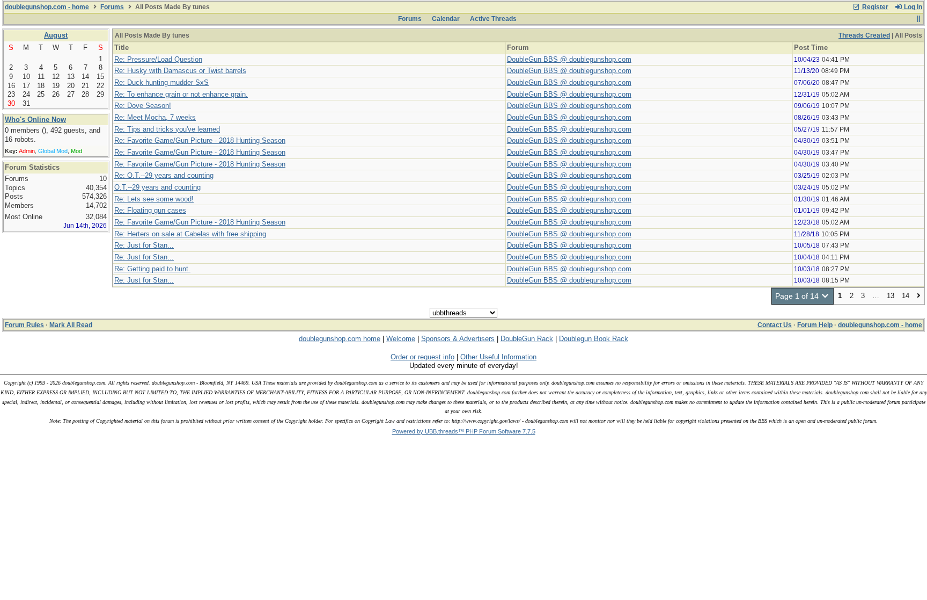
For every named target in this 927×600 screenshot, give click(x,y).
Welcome (400, 339)
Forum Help (815, 325)
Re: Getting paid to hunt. (152, 269)
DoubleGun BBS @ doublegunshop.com (569, 59)
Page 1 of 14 (798, 296)
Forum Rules (24, 325)
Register (874, 7)
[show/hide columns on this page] (918, 19)
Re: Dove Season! (142, 106)
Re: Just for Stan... (144, 245)
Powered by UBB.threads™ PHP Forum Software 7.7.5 (463, 431)
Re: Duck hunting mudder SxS (161, 82)
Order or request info (422, 357)
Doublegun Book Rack (593, 339)
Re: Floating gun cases (150, 210)
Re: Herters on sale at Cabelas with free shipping (190, 234)
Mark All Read (70, 325)
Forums (112, 7)
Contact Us (774, 325)
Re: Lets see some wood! (154, 199)
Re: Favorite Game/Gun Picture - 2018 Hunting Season (199, 140)
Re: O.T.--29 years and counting (164, 175)
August (56, 35)
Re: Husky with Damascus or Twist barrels (180, 71)
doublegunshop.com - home (47, 7)
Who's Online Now (35, 119)
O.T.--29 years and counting (157, 187)
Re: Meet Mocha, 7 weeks (155, 117)
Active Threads (493, 19)
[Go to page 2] (918, 296)
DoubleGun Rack (527, 339)
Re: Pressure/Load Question (158, 59)
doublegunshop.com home (339, 339)
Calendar (446, 19)
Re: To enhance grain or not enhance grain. (181, 94)
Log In (912, 7)
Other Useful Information (498, 357)
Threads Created (864, 35)
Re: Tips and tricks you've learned (167, 129)
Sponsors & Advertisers (458, 339)
